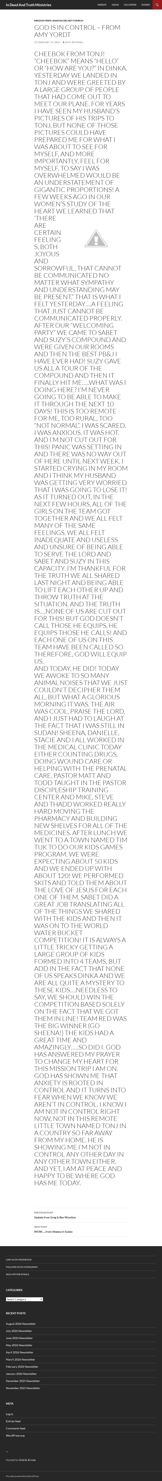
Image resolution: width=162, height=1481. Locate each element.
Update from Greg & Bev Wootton (55, 1215)
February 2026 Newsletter (22, 1366)
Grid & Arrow (27, 1460)
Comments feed (15, 1428)
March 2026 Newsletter (20, 1359)
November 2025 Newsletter (23, 1388)
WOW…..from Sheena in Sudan (53, 1229)
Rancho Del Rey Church (68, 20)
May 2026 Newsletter (19, 1345)
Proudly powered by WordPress (22, 1476)
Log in (9, 1414)
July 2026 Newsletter (19, 1331)
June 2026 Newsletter (19, 1338)
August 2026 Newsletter (21, 1323)
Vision (115, 4)
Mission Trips (43, 20)
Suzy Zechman (74, 42)
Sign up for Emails (17, 1274)
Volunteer (130, 4)
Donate (145, 4)
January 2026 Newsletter (21, 1373)
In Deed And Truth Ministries (28, 5)
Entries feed (13, 1421)
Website (102, 4)
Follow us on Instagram (22, 1266)
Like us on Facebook (19, 1259)
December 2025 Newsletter (23, 1381)
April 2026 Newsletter (19, 1352)
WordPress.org (15, 1435)
